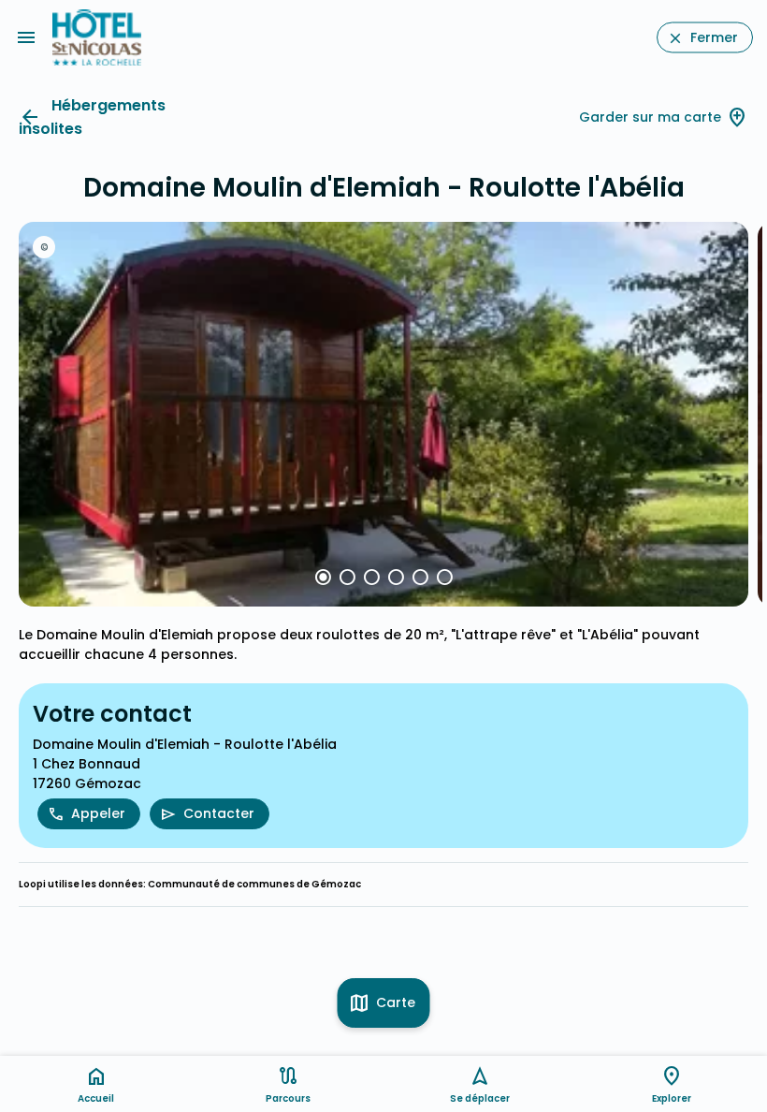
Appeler (98, 813)
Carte (395, 1002)
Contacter (218, 813)
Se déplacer (480, 1098)
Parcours (288, 1098)
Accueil (96, 1098)
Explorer (671, 1098)
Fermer (714, 37)
